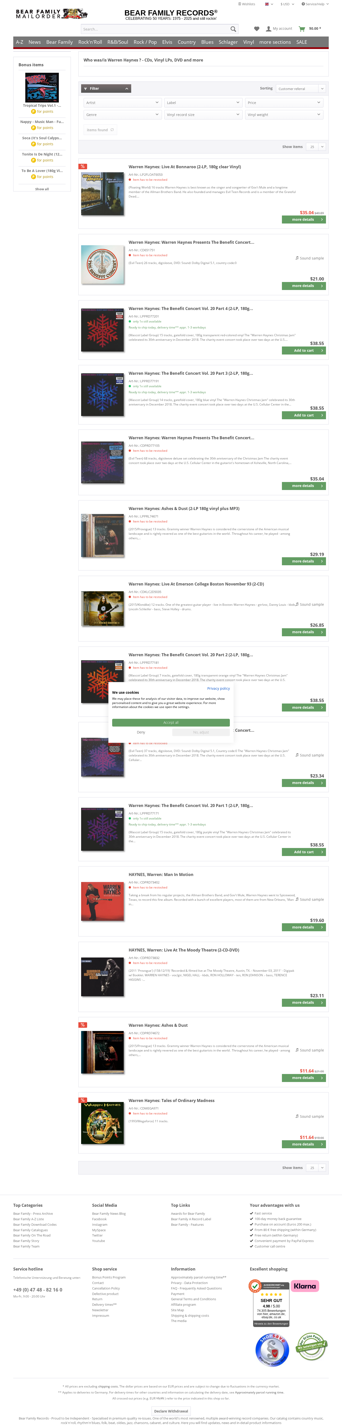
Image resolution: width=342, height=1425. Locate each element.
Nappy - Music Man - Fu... (42, 121)
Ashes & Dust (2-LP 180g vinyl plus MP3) (184, 508)
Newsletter (100, 1310)
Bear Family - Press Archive (33, 1213)
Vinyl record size (181, 114)
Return (97, 1299)
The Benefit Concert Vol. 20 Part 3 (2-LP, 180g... (191, 373)
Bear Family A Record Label (191, 1219)
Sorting (266, 88)
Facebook (99, 1219)
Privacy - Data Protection (189, 1282)
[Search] (233, 29)
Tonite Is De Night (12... (42, 154)
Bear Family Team (26, 1246)
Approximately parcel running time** (198, 1277)
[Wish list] (257, 29)
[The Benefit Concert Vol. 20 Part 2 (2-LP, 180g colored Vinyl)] (102, 682)
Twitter (97, 1235)
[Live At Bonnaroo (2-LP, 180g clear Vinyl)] (102, 194)
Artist (90, 102)
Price (252, 102)
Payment (178, 1294)
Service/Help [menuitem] (315, 4)
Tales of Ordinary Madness (172, 1100)
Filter (94, 88)
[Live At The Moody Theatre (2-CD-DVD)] (102, 977)
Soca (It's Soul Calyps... (42, 138)
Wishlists (248, 4)
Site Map (177, 1310)
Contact (98, 1282)
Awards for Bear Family (188, 1213)
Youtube (98, 1240)
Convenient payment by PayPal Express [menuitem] (284, 1240)
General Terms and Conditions (193, 1299)
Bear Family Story (26, 1240)
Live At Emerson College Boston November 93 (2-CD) (196, 584)
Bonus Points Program (109, 1277)
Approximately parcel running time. (259, 1392)
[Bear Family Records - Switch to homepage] (53, 14)
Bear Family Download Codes (35, 1224)
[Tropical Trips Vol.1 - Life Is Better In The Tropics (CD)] (42, 88)
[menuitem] (160, 29)
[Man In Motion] (102, 901)
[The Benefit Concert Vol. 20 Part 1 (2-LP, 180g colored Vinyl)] (102, 829)
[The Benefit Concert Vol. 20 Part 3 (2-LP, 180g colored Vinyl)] (102, 394)
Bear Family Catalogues (30, 1230)
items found (97, 130)
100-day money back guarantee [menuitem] (278, 1218)
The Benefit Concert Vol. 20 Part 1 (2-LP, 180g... (191, 805)
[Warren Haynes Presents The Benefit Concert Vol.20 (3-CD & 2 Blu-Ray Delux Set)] (102, 462)
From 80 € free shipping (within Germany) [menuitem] (285, 1230)
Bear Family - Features (187, 1224)
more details (303, 219)
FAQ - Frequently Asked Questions (196, 1288)
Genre (91, 114)
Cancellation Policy (106, 1288)
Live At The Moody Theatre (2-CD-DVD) (184, 950)
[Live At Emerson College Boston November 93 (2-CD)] (102, 608)
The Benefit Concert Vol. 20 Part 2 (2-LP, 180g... (191, 655)
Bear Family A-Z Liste (28, 1219)
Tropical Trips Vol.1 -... (42, 105)
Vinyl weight (258, 114)
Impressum (100, 1315)
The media (179, 1320)
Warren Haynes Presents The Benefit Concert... (191, 242)
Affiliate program (183, 1304)
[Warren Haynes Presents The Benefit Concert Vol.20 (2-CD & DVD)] (102, 757)
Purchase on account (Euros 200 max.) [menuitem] (283, 1224)
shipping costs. (108, 1386)
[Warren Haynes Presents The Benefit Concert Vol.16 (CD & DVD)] (102, 264)
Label (171, 102)
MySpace (99, 1230)
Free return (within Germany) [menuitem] (276, 1235)
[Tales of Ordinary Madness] (102, 1123)
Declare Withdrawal (171, 1411)
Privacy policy (218, 688)
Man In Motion (161, 874)
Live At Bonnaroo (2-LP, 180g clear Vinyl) (185, 167)
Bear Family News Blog (109, 1213)
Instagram (99, 1224)
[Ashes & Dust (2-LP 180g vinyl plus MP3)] (102, 535)
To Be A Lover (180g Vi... (42, 170)
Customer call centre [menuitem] (270, 1246)
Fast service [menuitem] (263, 1213)
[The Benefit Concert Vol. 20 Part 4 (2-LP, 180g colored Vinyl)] (102, 330)
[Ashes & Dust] (102, 1052)
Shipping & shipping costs (190, 1315)
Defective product (105, 1294)
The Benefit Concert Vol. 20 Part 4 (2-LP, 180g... (191, 308)
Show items (292, 146)
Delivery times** (104, 1304)
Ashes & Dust (158, 1025)
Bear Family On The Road (32, 1235)
